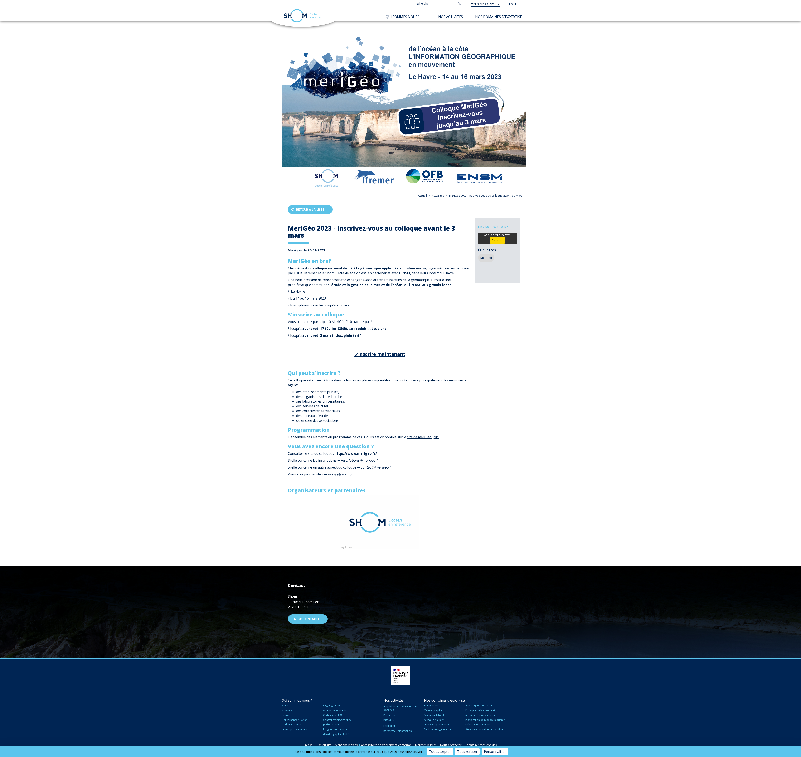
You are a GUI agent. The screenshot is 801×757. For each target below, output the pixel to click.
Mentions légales (346, 745)
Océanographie (433, 710)
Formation (389, 726)
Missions (287, 710)
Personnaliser (495, 751)
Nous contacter (307, 619)
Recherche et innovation (397, 731)
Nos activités (450, 16)
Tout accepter (440, 751)
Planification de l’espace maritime (485, 720)
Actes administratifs (334, 710)
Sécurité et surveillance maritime (484, 729)
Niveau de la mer (434, 720)
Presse (307, 745)
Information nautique (477, 724)
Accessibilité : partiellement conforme (386, 745)
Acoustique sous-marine (479, 705)
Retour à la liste (310, 209)
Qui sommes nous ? (403, 16)
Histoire (286, 715)
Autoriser (497, 240)
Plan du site (323, 745)
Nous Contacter (450, 745)
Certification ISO (332, 715)
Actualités (438, 195)
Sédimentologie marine (438, 729)
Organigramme (332, 705)
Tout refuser (467, 751)
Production (390, 715)
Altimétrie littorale (434, 715)
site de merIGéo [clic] (423, 437)
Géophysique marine (436, 724)
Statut (285, 705)
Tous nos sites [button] (483, 4)
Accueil (422, 195)
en (511, 4)
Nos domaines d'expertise (498, 16)
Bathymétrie (431, 705)
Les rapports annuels (294, 729)
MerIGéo (486, 258)
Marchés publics (426, 745)
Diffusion (388, 720)
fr (516, 4)
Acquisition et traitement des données (400, 708)
